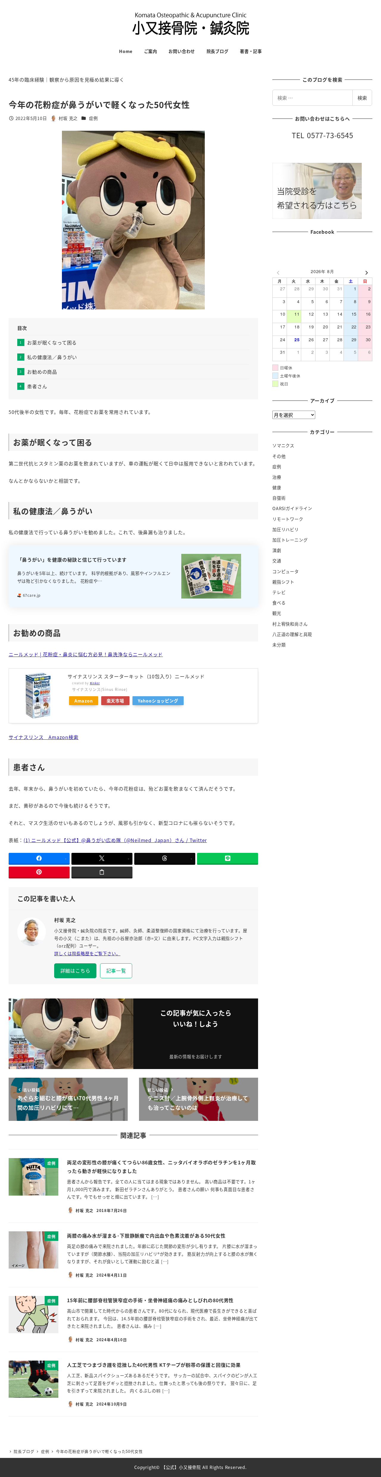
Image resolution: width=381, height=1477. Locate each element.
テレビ (278, 592)
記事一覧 (116, 970)
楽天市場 (115, 700)
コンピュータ (285, 571)
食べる (278, 603)
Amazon (83, 700)
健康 (276, 487)
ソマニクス (283, 445)
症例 (93, 118)
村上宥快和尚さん (289, 624)
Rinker (95, 683)
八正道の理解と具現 (292, 634)
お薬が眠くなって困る (52, 342)
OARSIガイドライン (292, 508)
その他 (278, 456)
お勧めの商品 (42, 371)
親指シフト (283, 582)
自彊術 (278, 498)
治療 (276, 477)
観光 (276, 613)
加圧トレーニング (289, 540)
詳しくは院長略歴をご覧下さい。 (87, 953)
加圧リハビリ (285, 529)
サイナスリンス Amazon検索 (44, 737)
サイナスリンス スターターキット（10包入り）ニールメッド (136, 676)
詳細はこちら (75, 970)
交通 (276, 561)
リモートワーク (287, 519)
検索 (362, 97)
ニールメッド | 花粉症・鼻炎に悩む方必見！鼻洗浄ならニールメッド (86, 654)
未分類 (278, 645)
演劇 (276, 550)
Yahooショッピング (158, 700)
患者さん (37, 386)
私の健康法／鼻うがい (52, 357)
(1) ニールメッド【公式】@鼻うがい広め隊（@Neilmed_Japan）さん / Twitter (115, 840)
